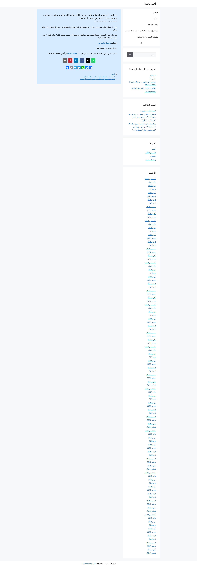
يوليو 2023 (152, 308)
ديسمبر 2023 (151, 291)
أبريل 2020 (152, 445)
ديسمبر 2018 (151, 501)
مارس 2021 (151, 406)
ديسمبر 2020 (151, 417)
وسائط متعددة (151, 160)
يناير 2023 (152, 329)
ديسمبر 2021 (151, 375)
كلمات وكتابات (150, 153)
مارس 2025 (151, 238)
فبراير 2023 (152, 326)
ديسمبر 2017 (151, 543)
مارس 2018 (151, 532)
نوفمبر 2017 (151, 546)
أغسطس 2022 (150, 347)
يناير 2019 (152, 497)
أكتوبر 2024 (152, 256)
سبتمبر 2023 (151, 301)
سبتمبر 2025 (151, 217)
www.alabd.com (104, 43)
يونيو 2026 (152, 186)
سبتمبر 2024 (151, 259)
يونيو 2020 (152, 438)
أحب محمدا (150, 3)
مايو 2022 (152, 357)
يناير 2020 (152, 455)
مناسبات (153, 156)
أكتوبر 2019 (152, 466)
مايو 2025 (152, 231)
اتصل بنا (155, 18)
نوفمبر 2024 (151, 252)
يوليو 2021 (152, 392)
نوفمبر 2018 (151, 504)
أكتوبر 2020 (152, 424)
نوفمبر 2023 (151, 294)
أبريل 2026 (152, 193)
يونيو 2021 (152, 396)
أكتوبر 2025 (152, 214)
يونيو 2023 (152, 312)
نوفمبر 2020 (151, 420)
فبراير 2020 (152, 452)
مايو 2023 (152, 315)
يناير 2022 (152, 371)
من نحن (155, 12)
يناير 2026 (152, 203)
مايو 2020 (152, 441)
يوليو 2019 (152, 476)
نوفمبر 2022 (151, 336)
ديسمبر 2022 (151, 333)
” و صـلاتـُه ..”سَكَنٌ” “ (148, 120)
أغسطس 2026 (150, 179)
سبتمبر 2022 (151, 343)
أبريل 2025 (152, 235)
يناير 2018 (152, 539)
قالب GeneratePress (88, 564)
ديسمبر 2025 (151, 207)
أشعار (113, 74)
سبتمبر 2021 (151, 385)
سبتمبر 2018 (151, 511)
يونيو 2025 (152, 228)
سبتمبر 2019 (151, 469)
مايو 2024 (152, 273)
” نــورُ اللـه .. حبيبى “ (148, 111)
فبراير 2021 (152, 410)
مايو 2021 (152, 399)
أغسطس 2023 (150, 305)
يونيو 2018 (152, 522)
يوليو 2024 (152, 266)
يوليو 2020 (152, 434)
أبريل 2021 (152, 403)
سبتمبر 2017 (151, 553)
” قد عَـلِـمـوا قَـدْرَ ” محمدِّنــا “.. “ (144, 130)
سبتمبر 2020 (151, 427)
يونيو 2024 (152, 270)
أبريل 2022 (152, 361)
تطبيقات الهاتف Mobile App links (147, 37)
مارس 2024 (151, 280)
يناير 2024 (152, 287)
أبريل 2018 (152, 529)
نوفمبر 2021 (151, 378)
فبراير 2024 (152, 284)
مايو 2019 (152, 483)
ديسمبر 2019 (151, 459)
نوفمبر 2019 (151, 462)
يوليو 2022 (152, 350)
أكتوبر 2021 (152, 382)
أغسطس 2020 (150, 431)
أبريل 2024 (152, 277)
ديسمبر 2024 (151, 249)
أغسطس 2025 (150, 221)
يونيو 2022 (152, 354)
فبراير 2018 (152, 536)
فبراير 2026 (152, 200)
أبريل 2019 (152, 487)
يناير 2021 (152, 413)
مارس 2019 (151, 490)
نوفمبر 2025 (151, 210)
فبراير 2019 (152, 494)
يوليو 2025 (152, 224)
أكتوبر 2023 (152, 298)
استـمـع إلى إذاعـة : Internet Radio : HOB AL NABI (141, 31)
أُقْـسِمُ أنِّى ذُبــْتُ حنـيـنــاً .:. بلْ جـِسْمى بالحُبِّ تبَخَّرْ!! (99, 76)
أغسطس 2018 (150, 515)
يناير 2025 (152, 245)
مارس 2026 (151, 196)
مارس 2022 (151, 364)
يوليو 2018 (152, 518)
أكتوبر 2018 (152, 508)
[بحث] (130, 54)
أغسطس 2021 (150, 389)
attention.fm (72, 54)
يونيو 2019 (152, 480)
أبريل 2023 (152, 319)
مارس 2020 (151, 448)
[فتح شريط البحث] (141, 43)
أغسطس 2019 (150, 473)
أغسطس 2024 (150, 263)
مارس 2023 (151, 322)
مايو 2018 (152, 525)
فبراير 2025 (152, 242)
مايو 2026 (152, 189)
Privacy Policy (153, 25)
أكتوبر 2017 (152, 550)
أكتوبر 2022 (152, 340)
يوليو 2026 (152, 182)
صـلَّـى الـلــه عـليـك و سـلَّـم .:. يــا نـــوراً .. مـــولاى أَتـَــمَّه (97, 79)
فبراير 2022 (152, 368)
